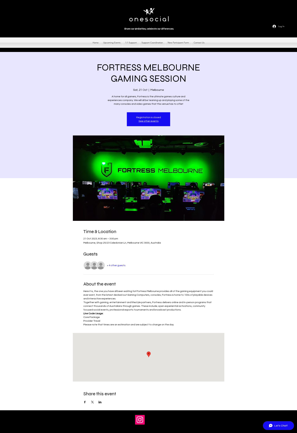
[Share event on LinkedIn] (100, 402)
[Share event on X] (92, 402)
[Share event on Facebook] (84, 402)
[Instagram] (140, 419)
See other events (149, 121)
